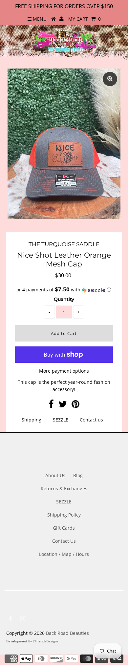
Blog (78, 475)
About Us (55, 475)
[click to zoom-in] (110, 79)
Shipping (31, 420)
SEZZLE (60, 420)
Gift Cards (64, 528)
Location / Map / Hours (64, 554)
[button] (64, 289)
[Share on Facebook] (51, 405)
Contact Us (64, 541)
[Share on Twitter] (62, 405)
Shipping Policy (64, 515)
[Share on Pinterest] (75, 405)
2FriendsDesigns (45, 641)
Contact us (91, 420)
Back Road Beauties (67, 633)
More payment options (64, 371)
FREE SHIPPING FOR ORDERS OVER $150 (64, 6)
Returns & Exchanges (64, 488)
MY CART (84, 19)
